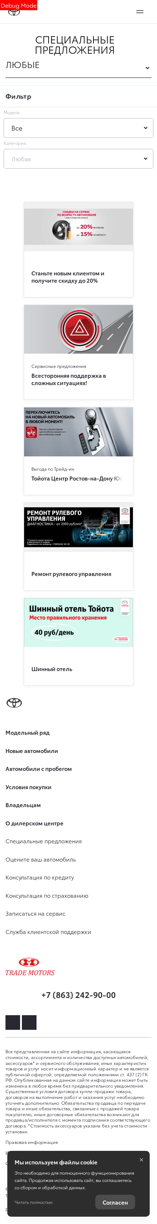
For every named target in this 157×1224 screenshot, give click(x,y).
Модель (12, 112)
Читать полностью (34, 1202)
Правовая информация (31, 1142)
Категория (15, 143)
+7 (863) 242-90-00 (78, 994)
